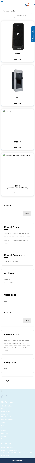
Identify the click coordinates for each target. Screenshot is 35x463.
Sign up (3, 436)
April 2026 (7, 279)
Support (3, 430)
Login (2, 439)
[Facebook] (2, 396)
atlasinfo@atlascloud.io (12, 450)
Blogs (5, 301)
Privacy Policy (5, 411)
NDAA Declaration (6, 417)
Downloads (4, 433)
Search (7, 206)
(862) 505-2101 (10, 447)
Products (4, 408)
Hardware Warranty (7, 419)
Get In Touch (5, 455)
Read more (17, 59)
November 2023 (8, 283)
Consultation (5, 428)
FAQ (2, 425)
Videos (3, 422)
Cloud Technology (6, 406)
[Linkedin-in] (6, 396)
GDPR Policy (5, 414)
